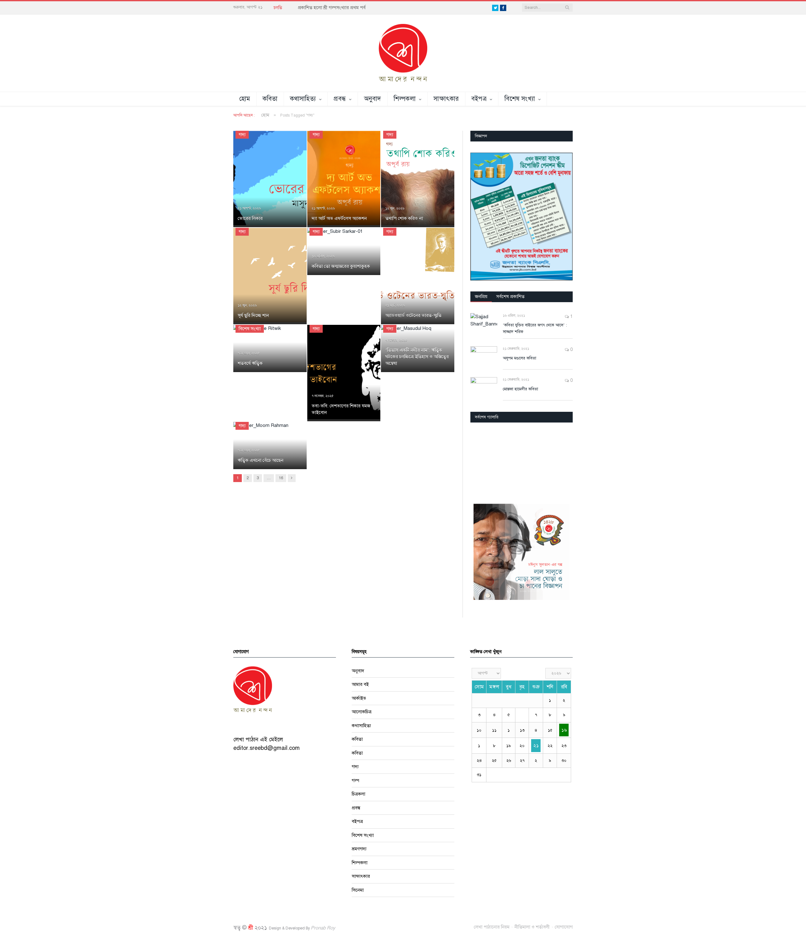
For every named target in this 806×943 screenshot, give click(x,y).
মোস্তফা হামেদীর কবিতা (520, 389)
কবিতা (270, 99)
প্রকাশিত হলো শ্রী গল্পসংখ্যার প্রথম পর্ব (332, 7)
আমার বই (360, 684)
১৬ (564, 730)
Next (566, 461)
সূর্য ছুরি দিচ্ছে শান (253, 315)
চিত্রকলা (358, 794)
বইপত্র (478, 99)
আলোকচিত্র (362, 712)
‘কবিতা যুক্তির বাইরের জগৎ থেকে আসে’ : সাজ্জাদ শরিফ (535, 328)
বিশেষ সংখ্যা (519, 99)
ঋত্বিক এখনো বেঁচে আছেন (260, 460)
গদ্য (242, 134)
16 (281, 477)
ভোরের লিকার (250, 218)
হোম (244, 99)
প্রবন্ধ (340, 99)
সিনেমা (358, 890)
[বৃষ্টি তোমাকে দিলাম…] (521, 460)
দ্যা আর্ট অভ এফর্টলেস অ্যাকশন (339, 218)
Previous (477, 461)
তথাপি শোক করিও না (404, 218)
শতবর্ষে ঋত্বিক (250, 363)
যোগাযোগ (564, 927)
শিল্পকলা (405, 99)
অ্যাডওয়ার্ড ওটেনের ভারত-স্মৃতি (413, 315)
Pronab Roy (323, 928)
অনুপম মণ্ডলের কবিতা (519, 358)
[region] (521, 216)
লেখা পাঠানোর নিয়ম (491, 927)
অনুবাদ (372, 99)
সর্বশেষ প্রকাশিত (510, 296)
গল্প (355, 780)
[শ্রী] (403, 52)
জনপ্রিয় (481, 296)
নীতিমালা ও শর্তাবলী (532, 927)
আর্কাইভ (359, 698)
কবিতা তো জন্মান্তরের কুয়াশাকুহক (341, 266)
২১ (536, 745)
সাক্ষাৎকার (446, 99)
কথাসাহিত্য (303, 99)
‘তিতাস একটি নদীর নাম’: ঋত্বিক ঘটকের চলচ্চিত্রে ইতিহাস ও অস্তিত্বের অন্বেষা (417, 356)
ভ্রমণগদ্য (359, 849)
